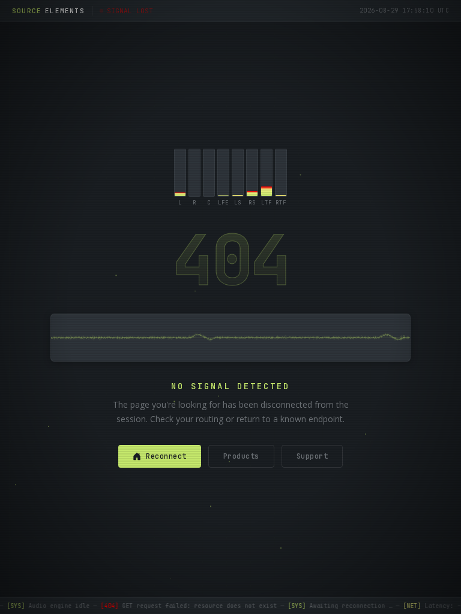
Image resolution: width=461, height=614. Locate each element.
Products (241, 456)
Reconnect (166, 456)
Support (312, 456)
